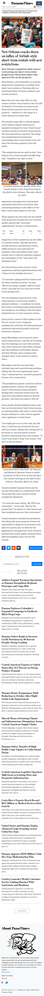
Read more (6, 972)
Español (39, 7)
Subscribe (37, 564)
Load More (22, 911)
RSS (5, 978)
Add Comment (35, 548)
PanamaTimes (22, 3)
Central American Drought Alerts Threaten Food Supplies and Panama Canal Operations (19, 12)
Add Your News (7, 976)
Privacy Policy (7, 992)
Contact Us (21, 990)
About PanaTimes (32, 990)
